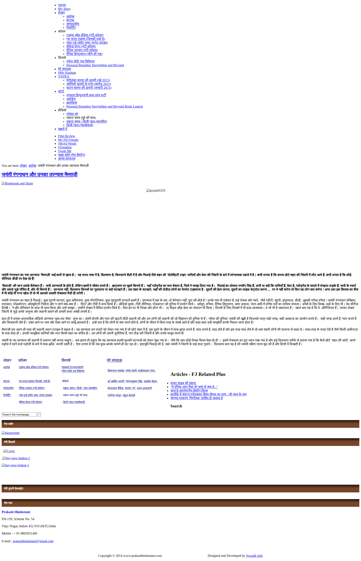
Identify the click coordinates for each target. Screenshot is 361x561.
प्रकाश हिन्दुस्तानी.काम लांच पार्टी (86, 95)
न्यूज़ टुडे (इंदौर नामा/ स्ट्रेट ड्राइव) (87, 42)
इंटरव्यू (70, 20)
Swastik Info (254, 555)
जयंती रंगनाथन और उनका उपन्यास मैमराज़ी (39, 174)
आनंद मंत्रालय (66, 158)
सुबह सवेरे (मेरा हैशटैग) (71, 155)
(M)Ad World (67, 143)
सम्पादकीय (72, 24)
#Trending (65, 147)
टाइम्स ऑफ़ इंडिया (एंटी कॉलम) (84, 35)
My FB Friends (68, 140)
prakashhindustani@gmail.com (33, 541)
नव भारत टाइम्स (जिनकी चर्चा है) (85, 39)
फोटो (61, 91)
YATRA (63, 76)
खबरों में (62, 129)
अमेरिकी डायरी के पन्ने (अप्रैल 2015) (88, 84)
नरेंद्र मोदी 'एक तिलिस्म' (80, 61)
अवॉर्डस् (71, 99)
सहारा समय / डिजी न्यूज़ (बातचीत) (86, 121)
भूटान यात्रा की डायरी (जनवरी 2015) (88, 87)
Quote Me (64, 151)
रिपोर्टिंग (71, 27)
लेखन (61, 12)
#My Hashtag (67, 72)
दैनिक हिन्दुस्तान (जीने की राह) (84, 54)
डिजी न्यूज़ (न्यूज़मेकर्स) (79, 125)
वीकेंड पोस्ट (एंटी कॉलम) (81, 46)
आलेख (70, 16)
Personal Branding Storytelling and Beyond (95, 65)
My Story (64, 9)
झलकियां (71, 102)
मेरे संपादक (64, 69)
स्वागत (62, 5)
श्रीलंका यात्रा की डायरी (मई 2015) (88, 80)
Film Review (66, 136)
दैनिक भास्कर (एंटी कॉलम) (82, 50)
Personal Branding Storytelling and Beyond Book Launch (104, 106)
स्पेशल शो (72, 114)
